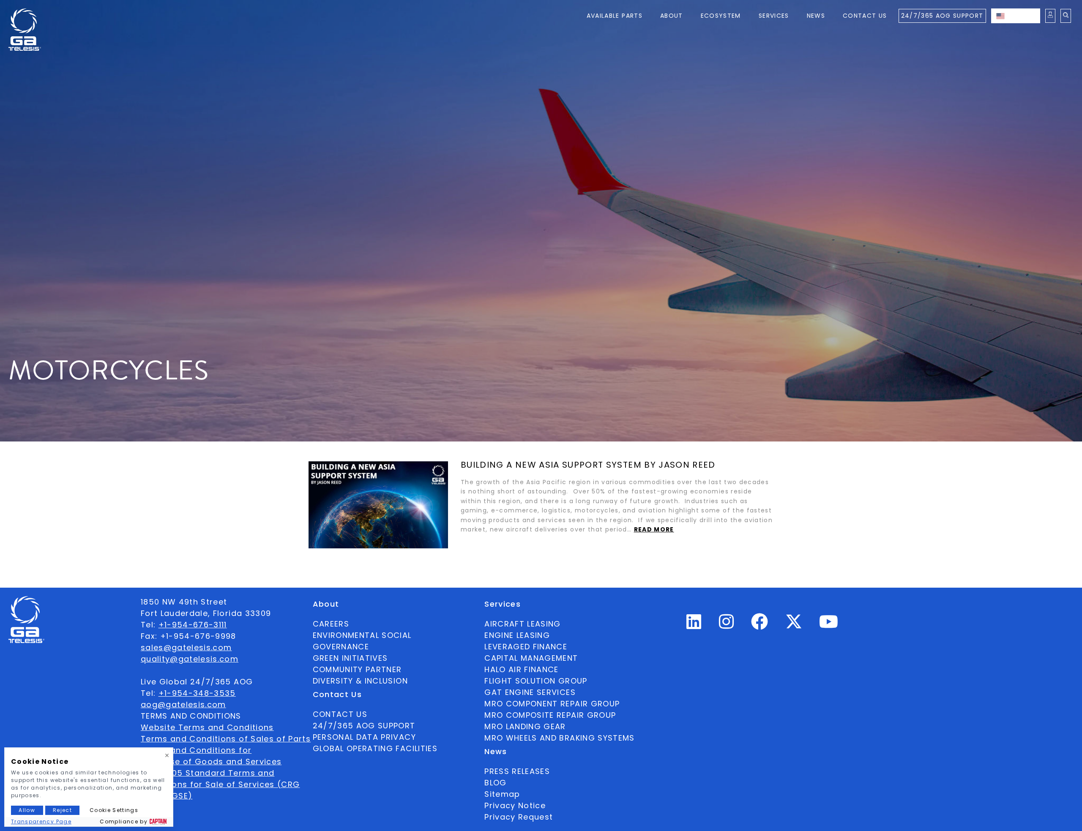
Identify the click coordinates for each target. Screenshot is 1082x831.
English (1024, 15)
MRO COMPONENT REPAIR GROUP (552, 703)
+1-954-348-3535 (197, 693)
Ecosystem (721, 15)
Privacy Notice (515, 805)
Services (774, 15)
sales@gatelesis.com (186, 647)
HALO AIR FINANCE (521, 669)
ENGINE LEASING (517, 635)
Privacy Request (518, 817)
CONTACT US (340, 714)
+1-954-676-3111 (192, 624)
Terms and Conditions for (196, 750)
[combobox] (1016, 16)
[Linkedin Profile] (694, 625)
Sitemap (502, 794)
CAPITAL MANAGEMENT (531, 658)
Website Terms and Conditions (207, 727)
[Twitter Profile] (793, 627)
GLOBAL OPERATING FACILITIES (375, 748)
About (671, 15)
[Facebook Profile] (759, 625)
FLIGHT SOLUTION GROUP (535, 681)
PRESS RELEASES (517, 771)
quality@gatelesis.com (189, 659)
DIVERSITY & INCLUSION (360, 681)
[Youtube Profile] (829, 625)
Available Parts (614, 15)
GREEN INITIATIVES (350, 658)
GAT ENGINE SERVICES (530, 692)
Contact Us (865, 15)
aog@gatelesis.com (183, 704)
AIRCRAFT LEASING (522, 623)
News (816, 15)
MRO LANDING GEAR (525, 726)
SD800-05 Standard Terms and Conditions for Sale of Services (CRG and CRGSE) (220, 784)
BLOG (495, 782)
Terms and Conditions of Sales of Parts (226, 738)
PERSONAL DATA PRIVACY (364, 737)
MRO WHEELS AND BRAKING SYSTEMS (559, 738)
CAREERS (331, 623)
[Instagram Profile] (726, 625)
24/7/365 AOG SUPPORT (942, 15)
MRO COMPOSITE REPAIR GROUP (550, 715)
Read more (654, 529)
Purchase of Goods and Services (211, 761)
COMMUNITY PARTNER (357, 669)
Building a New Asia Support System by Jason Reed (588, 465)
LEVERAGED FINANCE (525, 646)
